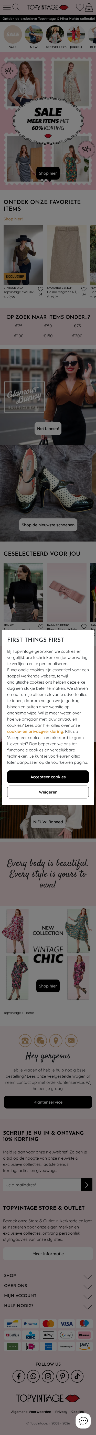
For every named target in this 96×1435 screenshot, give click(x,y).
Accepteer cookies (48, 776)
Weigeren (48, 792)
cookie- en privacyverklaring (35, 731)
